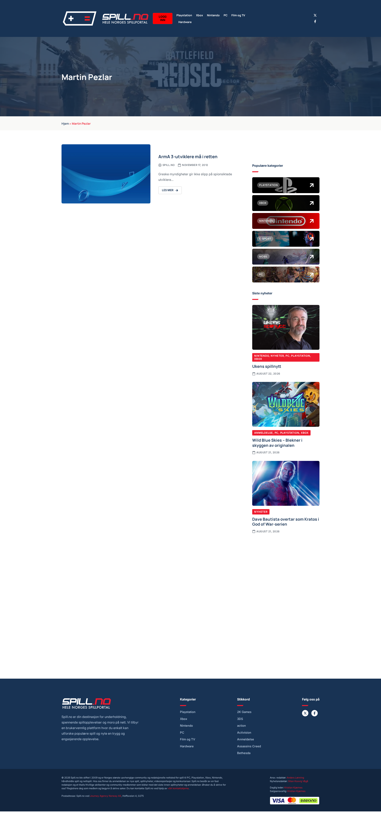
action (241, 726)
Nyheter (277, 355)
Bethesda (243, 753)
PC (225, 15)
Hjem (65, 123)
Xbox (199, 15)
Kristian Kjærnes (293, 787)
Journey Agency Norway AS (105, 796)
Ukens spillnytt (266, 366)
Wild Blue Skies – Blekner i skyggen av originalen (277, 442)
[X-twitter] (315, 15)
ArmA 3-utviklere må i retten (187, 156)
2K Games (244, 712)
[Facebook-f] (315, 21)
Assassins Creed (249, 746)
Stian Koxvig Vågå (298, 781)
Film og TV (238, 15)
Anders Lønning (295, 777)
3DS (240, 719)
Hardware (184, 22)
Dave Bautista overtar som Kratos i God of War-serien (285, 521)
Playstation (184, 15)
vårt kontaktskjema (178, 788)
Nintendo (213, 15)
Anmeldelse (263, 432)
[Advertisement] (285, 569)
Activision (244, 733)
